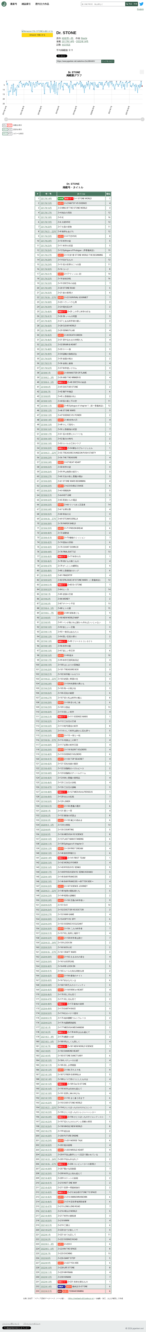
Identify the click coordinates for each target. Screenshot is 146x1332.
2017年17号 (46, 213)
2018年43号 (46, 547)
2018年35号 (46, 514)
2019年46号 (46, 782)
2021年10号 (46, 1060)
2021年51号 (46, 1225)
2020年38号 (46, 957)
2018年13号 (46, 415)
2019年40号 (46, 754)
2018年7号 (46, 391)
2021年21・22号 (48, 1107)
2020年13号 (46, 853)
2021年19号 (46, 1098)
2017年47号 (46, 344)
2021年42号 (46, 1187)
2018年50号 (46, 580)
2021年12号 (46, 1070)
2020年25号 (46, 905)
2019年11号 (46, 632)
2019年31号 (46, 716)
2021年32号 (46, 1154)
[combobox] (103, 4)
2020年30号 (46, 928)
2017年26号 (46, 250)
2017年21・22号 (48, 231)
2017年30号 (46, 269)
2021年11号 (46, 1065)
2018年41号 (46, 537)
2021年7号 (46, 1046)
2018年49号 (46, 575)
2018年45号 (46, 556)
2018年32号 (46, 500)
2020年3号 (46, 820)
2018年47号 (46, 566)
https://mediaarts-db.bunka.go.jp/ (81, 1298)
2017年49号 (46, 354)
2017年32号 (46, 278)
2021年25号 (46, 1121)
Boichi (84, 38)
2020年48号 (46, 1004)
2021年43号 (46, 1192)
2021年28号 (46, 1136)
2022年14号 (82, 41)
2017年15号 (46, 203)
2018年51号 (46, 585)
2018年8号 (46, 396)
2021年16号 (46, 1089)
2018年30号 (46, 490)
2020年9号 (46, 834)
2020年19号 (46, 881)
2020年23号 (46, 895)
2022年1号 (46, 1235)
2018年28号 (46, 481)
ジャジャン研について (10, 1324)
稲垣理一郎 (67, 38)
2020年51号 (46, 1018)
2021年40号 (46, 1178)
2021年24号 (46, 1117)
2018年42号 (46, 542)
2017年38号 (46, 302)
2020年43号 (46, 980)
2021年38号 (46, 1169)
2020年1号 (46, 811)
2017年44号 (46, 330)
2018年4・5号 (47, 382)
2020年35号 (46, 947)
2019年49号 (46, 797)
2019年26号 (46, 693)
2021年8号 (46, 1051)
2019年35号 (46, 735)
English (140, 9)
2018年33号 (46, 505)
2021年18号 (46, 1093)
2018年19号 (46, 443)
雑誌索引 (26, 4)
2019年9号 (46, 622)
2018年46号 (46, 561)
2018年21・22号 (48, 453)
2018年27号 (46, 476)
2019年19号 (46, 665)
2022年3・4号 (47, 1244)
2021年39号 (46, 1173)
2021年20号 (46, 1103)
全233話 (66, 44)
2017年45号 (46, 335)
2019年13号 (46, 641)
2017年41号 (46, 316)
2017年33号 (46, 283)
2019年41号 (46, 759)
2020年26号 (46, 910)
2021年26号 (46, 1126)
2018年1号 (46, 373)
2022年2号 (46, 1239)
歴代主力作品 (42, 4)
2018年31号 (46, 495)
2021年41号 (46, 1183)
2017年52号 (46, 368)
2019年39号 (46, 749)
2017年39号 (46, 307)
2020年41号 (46, 971)
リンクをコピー (108, 61)
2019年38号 (46, 745)
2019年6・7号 (47, 613)
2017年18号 (46, 217)
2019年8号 (46, 618)
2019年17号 (46, 660)
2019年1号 (46, 594)
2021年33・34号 (48, 1159)
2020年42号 (46, 975)
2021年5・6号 (47, 1041)
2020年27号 (46, 914)
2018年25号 (46, 467)
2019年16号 (46, 655)
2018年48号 (46, 570)
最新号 (13, 4)
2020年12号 (46, 848)
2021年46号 (46, 1202)
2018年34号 (46, 509)
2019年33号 (46, 726)
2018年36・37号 (48, 519)
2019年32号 (46, 721)
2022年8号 (46, 1258)
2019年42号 (46, 764)
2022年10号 (46, 1267)
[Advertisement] (73, 20)
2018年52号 (46, 589)
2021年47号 (46, 1206)
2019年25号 (46, 688)
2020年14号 (46, 858)
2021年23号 (46, 1112)
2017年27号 (46, 255)
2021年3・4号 (47, 1037)
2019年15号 (46, 651)
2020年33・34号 (48, 943)
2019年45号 (46, 778)
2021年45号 (46, 1197)
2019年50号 (46, 801)
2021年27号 (46, 1131)
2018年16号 (46, 429)
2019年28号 (46, 702)
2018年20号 (46, 448)
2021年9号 (46, 1056)
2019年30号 (46, 712)
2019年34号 (46, 731)
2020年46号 (46, 994)
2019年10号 (46, 627)
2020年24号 (46, 900)
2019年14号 (46, 646)
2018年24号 (46, 462)
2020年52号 (46, 1023)
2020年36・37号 (48, 952)
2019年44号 (46, 773)
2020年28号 (46, 919)
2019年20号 (46, 669)
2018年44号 (46, 552)
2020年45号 (46, 990)
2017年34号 (46, 288)
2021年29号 (46, 1140)
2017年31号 (46, 274)
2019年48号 (46, 792)
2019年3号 (46, 603)
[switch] (7, 125)
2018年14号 (46, 420)
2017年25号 (46, 245)
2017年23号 (46, 236)
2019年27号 (46, 698)
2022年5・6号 (47, 1249)
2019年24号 (46, 683)
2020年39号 (46, 961)
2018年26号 (46, 472)
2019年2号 (46, 599)
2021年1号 (46, 1027)
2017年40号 (46, 311)
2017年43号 (46, 326)
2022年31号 (46, 1291)
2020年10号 (46, 839)
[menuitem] (142, 72)
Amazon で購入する (37, 35)
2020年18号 (46, 877)
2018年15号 (46, 424)
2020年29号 (46, 924)
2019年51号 (46, 806)
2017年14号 (68, 41)
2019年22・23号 (48, 679)
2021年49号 (46, 1216)
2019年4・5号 (47, 608)
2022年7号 (46, 1253)
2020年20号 (46, 886)
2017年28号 (46, 260)
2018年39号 (46, 528)
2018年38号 (46, 523)
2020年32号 (46, 938)
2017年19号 (46, 222)
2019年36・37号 (48, 740)
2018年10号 (46, 401)
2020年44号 (46, 985)
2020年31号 (46, 933)
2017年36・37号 (48, 297)
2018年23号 (46, 457)
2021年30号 (46, 1145)
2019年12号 (46, 636)
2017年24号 (46, 241)
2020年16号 (46, 867)
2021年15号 (46, 1084)
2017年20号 (46, 227)
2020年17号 (46, 872)
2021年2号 (46, 1032)
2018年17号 (46, 434)
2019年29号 (46, 707)
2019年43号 (46, 768)
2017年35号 (46, 293)
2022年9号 (46, 1263)
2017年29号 (46, 264)
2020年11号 (46, 844)
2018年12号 (46, 410)
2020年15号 (46, 862)
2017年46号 (46, 340)
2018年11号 (46, 406)
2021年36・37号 (48, 1164)
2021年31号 (46, 1150)
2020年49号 (46, 1008)
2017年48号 (46, 349)
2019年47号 (46, 787)
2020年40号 (46, 966)
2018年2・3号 (47, 377)
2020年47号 (46, 999)
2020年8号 (46, 829)
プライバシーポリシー (31, 1324)
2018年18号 (46, 439)
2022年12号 (46, 1277)
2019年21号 (46, 674)
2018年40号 (46, 533)
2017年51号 (46, 363)
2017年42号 (46, 321)
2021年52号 (46, 1230)
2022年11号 (46, 1272)
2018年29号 (46, 486)
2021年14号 (46, 1079)
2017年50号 (46, 359)
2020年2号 (46, 815)
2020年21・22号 (48, 891)
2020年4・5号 (47, 825)
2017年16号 (46, 208)
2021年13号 (46, 1074)
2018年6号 (46, 387)
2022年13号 (46, 1282)
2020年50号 (46, 1013)
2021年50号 (46, 1220)
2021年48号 (46, 1211)
